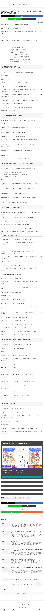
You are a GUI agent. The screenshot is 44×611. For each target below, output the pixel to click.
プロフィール (7, 605)
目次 (20, 45)
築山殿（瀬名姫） (28, 497)
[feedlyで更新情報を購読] (11, 512)
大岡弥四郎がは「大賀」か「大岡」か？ (22, 54)
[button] (29, 19)
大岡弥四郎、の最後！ (15, 61)
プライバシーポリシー (22, 607)
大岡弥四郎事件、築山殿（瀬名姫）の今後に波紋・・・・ (22, 59)
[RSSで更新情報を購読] (32, 512)
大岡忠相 (19, 497)
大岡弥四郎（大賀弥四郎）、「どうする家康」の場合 (21, 50)
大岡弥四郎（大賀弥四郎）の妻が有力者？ (22, 56)
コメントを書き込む (22, 593)
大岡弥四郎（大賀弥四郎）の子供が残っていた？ (23, 57)
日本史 (3, 497)
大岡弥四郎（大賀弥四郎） (13, 497)
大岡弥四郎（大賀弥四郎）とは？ (17, 47)
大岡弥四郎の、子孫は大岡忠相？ (17, 52)
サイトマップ (36, 605)
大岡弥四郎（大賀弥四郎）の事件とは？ (19, 49)
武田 (23, 497)
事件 (6, 497)
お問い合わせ (22, 605)
